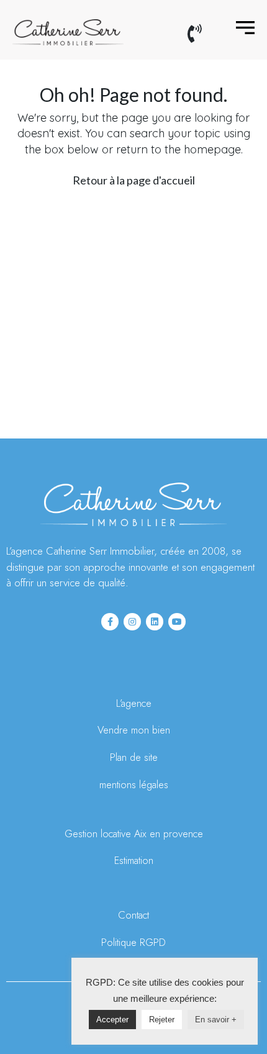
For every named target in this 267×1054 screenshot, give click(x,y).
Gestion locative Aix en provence (134, 834)
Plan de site (134, 757)
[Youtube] (177, 621)
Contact (133, 915)
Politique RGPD (133, 942)
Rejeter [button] (161, 1019)
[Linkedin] (154, 621)
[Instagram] (132, 621)
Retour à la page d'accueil (134, 180)
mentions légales (133, 785)
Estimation (133, 860)
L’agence (134, 703)
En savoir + (216, 1019)
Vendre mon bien (133, 730)
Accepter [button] (112, 1019)
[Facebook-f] (110, 621)
